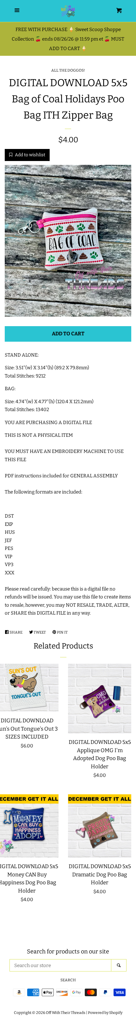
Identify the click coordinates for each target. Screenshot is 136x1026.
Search (68, 980)
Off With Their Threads (65, 1012)
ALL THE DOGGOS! (68, 70)
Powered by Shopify (105, 1012)
